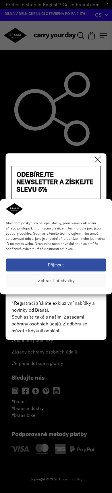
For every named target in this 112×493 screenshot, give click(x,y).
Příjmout (56, 265)
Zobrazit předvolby (56, 280)
